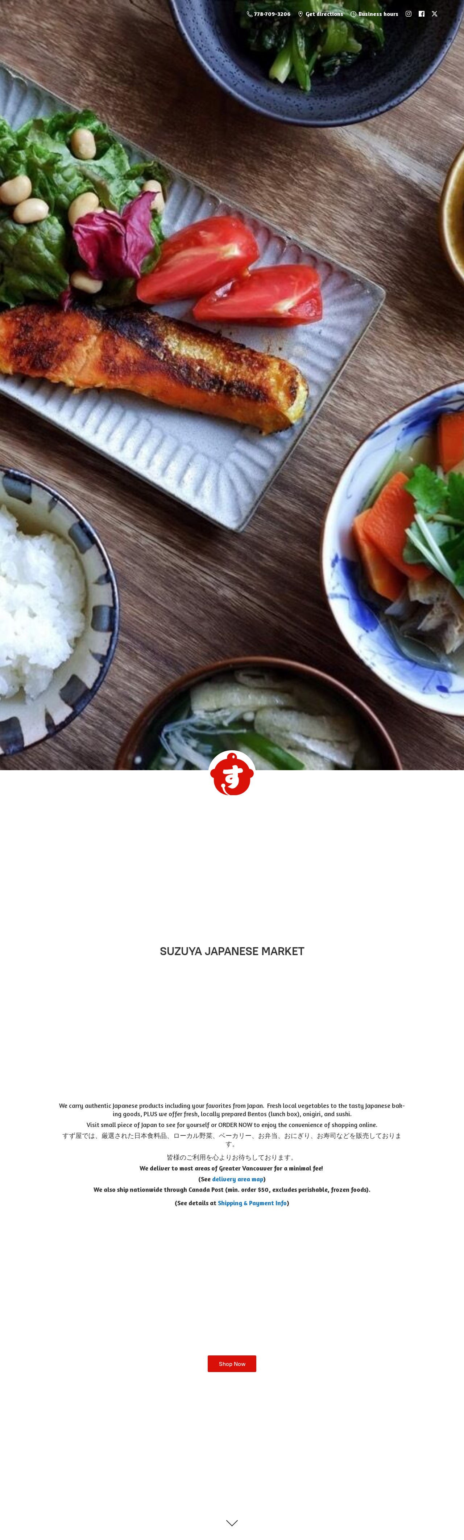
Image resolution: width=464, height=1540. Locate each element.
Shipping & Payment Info (252, 1203)
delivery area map (237, 1179)
